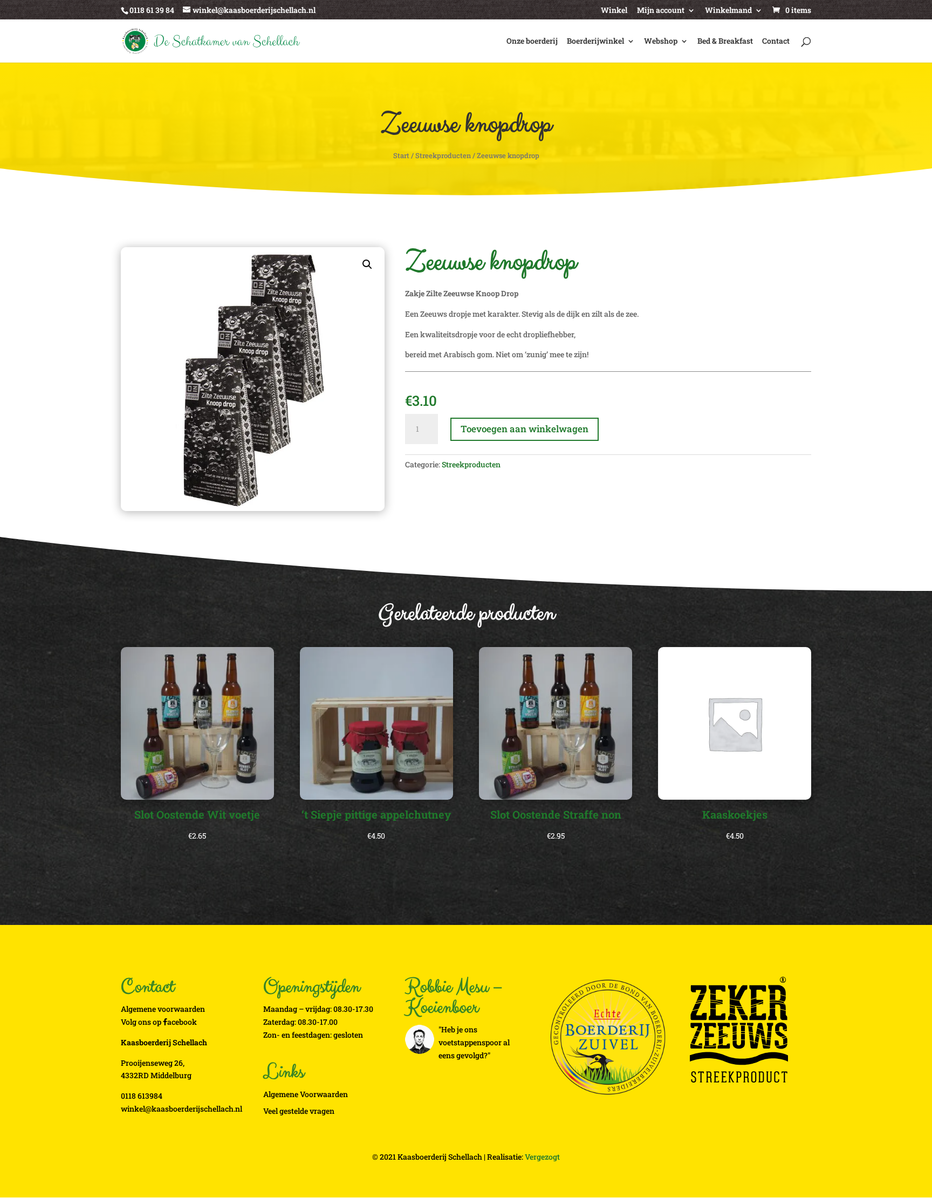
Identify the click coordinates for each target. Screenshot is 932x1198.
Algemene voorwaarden (163, 1009)
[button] (367, 264)
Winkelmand (728, 10)
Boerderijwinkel (595, 41)
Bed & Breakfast (725, 41)
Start (401, 155)
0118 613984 (141, 1096)
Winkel (614, 10)
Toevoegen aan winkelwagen (524, 429)
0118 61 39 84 (151, 10)
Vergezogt (542, 1157)
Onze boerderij (532, 41)
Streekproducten (443, 155)
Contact (776, 41)
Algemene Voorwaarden (305, 1094)
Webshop (660, 41)
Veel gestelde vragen (298, 1111)
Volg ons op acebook (159, 1022)
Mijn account (660, 10)
